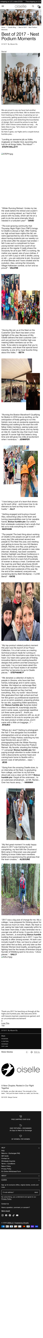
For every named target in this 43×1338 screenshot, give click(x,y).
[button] (3, 6)
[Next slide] (31, 1052)
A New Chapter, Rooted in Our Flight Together (17, 1087)
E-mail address (8, 1192)
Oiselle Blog (12, 27)
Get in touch (5, 1211)
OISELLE (10, 1223)
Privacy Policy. (6, 1199)
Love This (5, 1023)
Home (3, 27)
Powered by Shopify (21, 1223)
